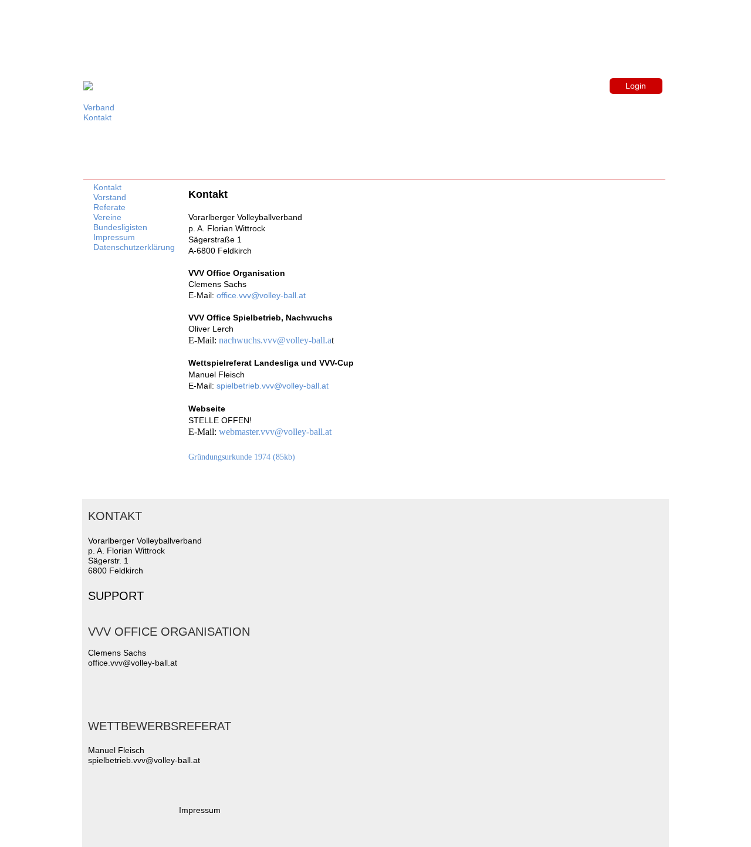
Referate (109, 207)
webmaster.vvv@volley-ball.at (275, 432)
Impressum (114, 237)
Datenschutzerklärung (134, 247)
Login (635, 85)
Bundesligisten (120, 227)
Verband (98, 107)
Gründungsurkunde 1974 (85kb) (241, 456)
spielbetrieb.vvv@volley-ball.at (272, 385)
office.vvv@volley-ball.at (261, 295)
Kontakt (97, 117)
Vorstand (109, 197)
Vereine (107, 217)
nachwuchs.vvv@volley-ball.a (275, 340)
